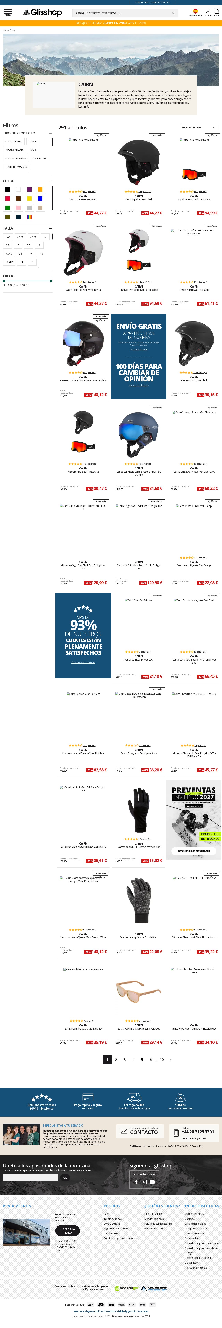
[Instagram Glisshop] (144, 1182)
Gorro (33, 141)
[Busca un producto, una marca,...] (173, 13)
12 (32, 262)
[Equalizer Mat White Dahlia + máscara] (138, 241)
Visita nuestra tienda (154, 1228)
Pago (106, 1213)
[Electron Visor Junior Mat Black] (194, 623)
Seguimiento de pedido (116, 1228)
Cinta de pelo (13, 141)
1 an (8, 236)
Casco (33, 150)
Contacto (190, 1218)
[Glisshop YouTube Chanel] (152, 1182)
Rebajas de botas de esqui (198, 1257)
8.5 (20, 253)
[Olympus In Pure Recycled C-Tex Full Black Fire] (194, 716)
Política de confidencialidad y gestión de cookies (121, 1311)
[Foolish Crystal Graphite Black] (83, 992)
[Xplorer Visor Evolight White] (83, 900)
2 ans (20, 236)
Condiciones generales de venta (120, 1238)
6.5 (7, 245)
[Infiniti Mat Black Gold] (194, 253)
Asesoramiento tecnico (197, 1233)
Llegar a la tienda (67, 1230)
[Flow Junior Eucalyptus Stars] (138, 716)
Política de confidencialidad (158, 1223)
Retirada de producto (196, 1267)
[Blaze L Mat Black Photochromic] (194, 900)
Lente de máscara (16, 167)
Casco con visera (15, 158)
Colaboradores (192, 1238)
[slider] (4, 281)
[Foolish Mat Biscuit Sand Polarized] (138, 992)
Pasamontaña (14, 150)
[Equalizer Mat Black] (83, 162)
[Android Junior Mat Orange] (194, 528)
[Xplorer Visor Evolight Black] (83, 343)
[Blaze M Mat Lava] (139, 623)
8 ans (8, 253)
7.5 (28, 245)
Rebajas (189, 1253)
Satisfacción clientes (195, 1223)
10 (41, 253)
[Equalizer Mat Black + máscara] (194, 150)
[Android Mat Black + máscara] (83, 423)
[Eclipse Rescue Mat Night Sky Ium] (138, 435)
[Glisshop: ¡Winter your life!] (42, 12)
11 (21, 262)
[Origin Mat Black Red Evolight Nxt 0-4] (83, 528)
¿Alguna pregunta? (194, 1213)
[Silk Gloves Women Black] (138, 810)
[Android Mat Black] (194, 343)
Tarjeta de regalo (113, 1218)
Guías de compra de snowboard (201, 1248)
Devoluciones (111, 1233)
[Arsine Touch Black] (138, 900)
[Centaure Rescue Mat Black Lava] (194, 435)
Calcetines (39, 158)
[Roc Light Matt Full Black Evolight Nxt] (83, 810)
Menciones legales (154, 1218)
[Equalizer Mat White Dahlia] (83, 253)
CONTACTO (144, 1132)
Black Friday (191, 1262)
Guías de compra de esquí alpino (202, 1243)
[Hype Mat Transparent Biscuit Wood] (194, 992)
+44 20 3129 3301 (198, 1131)
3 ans (33, 236)
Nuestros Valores (153, 1213)
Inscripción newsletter (196, 1228)
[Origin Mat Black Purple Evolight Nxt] (139, 528)
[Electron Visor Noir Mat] (83, 716)
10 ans (9, 262)
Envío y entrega (112, 1223)
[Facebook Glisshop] (136, 1182)
